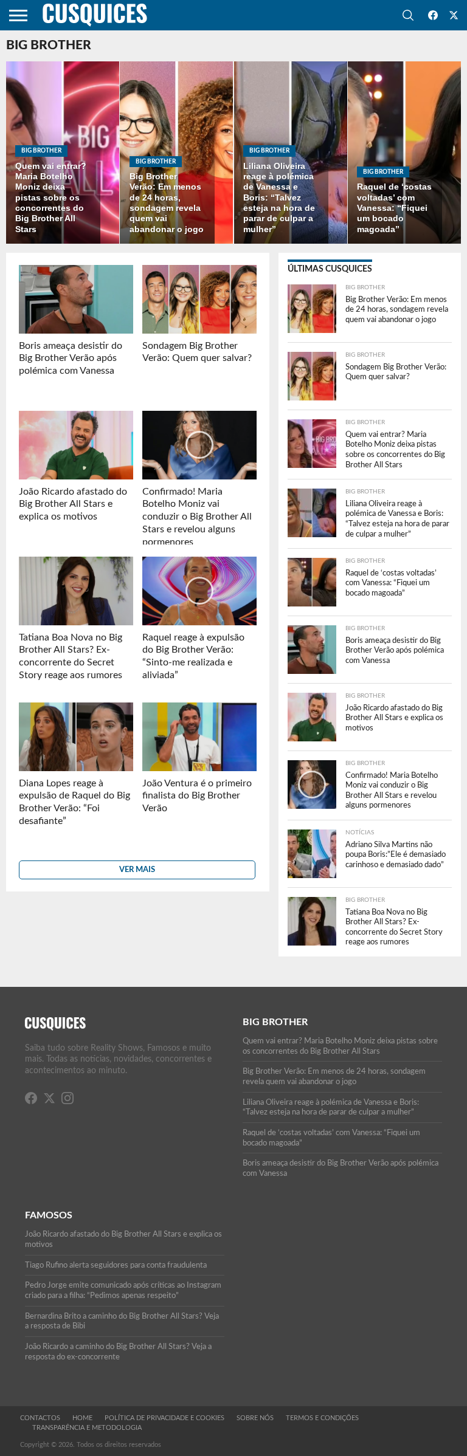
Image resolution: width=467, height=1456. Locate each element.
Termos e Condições (322, 1418)
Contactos (40, 1418)
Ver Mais (137, 869)
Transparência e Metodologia (87, 1427)
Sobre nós (255, 1418)
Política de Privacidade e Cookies (164, 1418)
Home (82, 1418)
